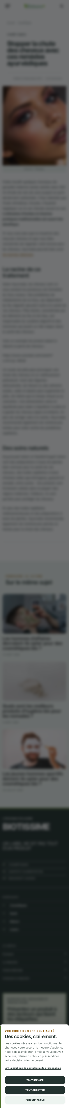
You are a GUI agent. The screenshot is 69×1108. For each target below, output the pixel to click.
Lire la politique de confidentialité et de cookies (33, 1067)
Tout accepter (35, 1090)
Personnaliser (35, 1099)
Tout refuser (35, 1080)
